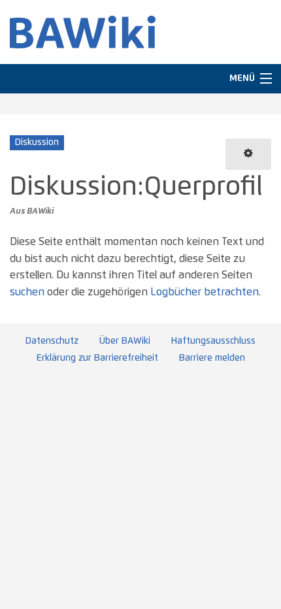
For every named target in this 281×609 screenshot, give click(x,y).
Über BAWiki (124, 341)
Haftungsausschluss (213, 341)
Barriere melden (212, 358)
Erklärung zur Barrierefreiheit (97, 358)
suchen (27, 292)
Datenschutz (51, 341)
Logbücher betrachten (204, 292)
